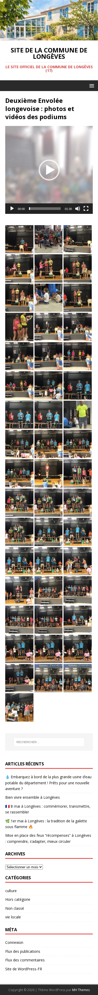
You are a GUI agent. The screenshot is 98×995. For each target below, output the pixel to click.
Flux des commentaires (25, 959)
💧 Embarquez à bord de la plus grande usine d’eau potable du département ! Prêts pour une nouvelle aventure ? (48, 782)
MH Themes (81, 990)
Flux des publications (22, 951)
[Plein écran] (86, 208)
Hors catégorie (17, 899)
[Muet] (77, 208)
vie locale (13, 916)
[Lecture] (12, 208)
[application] (49, 170)
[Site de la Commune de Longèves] (49, 37)
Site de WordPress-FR (23, 968)
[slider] (45, 208)
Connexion (14, 942)
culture (11, 890)
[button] (91, 85)
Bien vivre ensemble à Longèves (32, 797)
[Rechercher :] (49, 742)
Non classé (14, 908)
